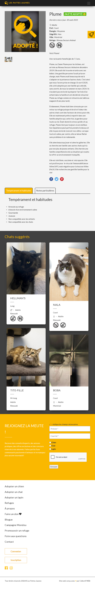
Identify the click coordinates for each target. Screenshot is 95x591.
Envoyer (53, 466)
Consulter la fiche (26, 268)
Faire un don (12, 513)
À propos (10, 508)
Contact (9, 541)
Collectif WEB (85, 581)
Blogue (9, 519)
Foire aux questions (15, 536)
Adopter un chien (14, 486)
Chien (53, 442)
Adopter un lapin (14, 497)
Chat (53, 446)
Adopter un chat (14, 491)
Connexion (16, 551)
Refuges (9, 502)
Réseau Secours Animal (66, 40)
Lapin (53, 449)
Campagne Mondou (15, 524)
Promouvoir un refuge (17, 530)
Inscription (16, 560)
